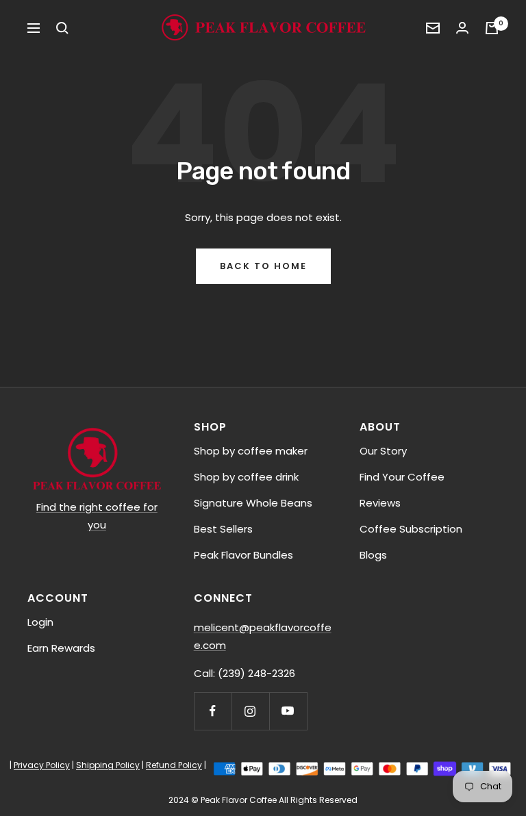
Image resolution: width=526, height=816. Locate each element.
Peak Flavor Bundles (243, 555)
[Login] (462, 28)
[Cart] (492, 28)
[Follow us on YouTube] (288, 711)
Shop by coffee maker (251, 451)
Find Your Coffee (402, 477)
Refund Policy (174, 765)
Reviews (380, 503)
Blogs (373, 555)
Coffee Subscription (411, 529)
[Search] (62, 28)
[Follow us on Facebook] (212, 711)
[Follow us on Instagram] (250, 711)
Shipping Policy (108, 765)
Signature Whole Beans (253, 503)
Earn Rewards (61, 648)
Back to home (263, 265)
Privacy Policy (42, 765)
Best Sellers (223, 529)
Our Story (383, 451)
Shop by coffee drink (246, 477)
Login (40, 622)
